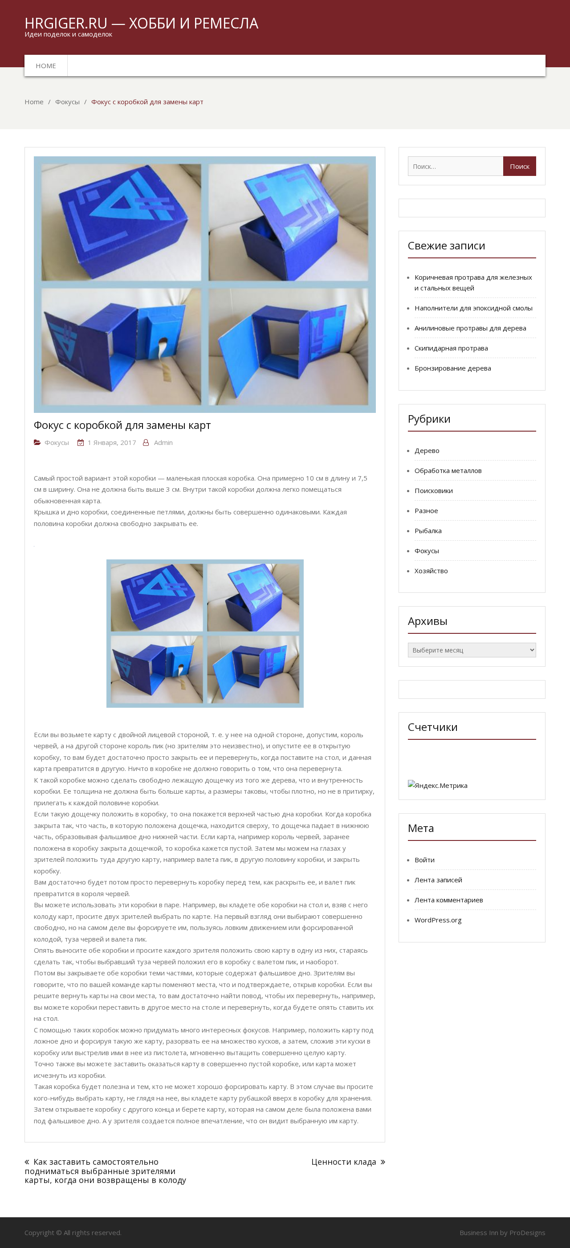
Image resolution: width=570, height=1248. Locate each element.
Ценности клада (343, 1161)
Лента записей (438, 879)
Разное (426, 510)
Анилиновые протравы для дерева (470, 327)
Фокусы (57, 442)
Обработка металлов (448, 470)
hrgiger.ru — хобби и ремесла (141, 23)
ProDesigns (527, 1232)
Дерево (427, 450)
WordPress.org (438, 919)
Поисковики (434, 490)
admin (163, 442)
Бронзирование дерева (453, 367)
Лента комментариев (449, 899)
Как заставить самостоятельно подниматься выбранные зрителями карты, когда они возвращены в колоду (105, 1170)
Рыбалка (428, 530)
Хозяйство (431, 570)
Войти (425, 859)
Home (46, 65)
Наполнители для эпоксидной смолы (474, 307)
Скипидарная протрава (451, 347)
